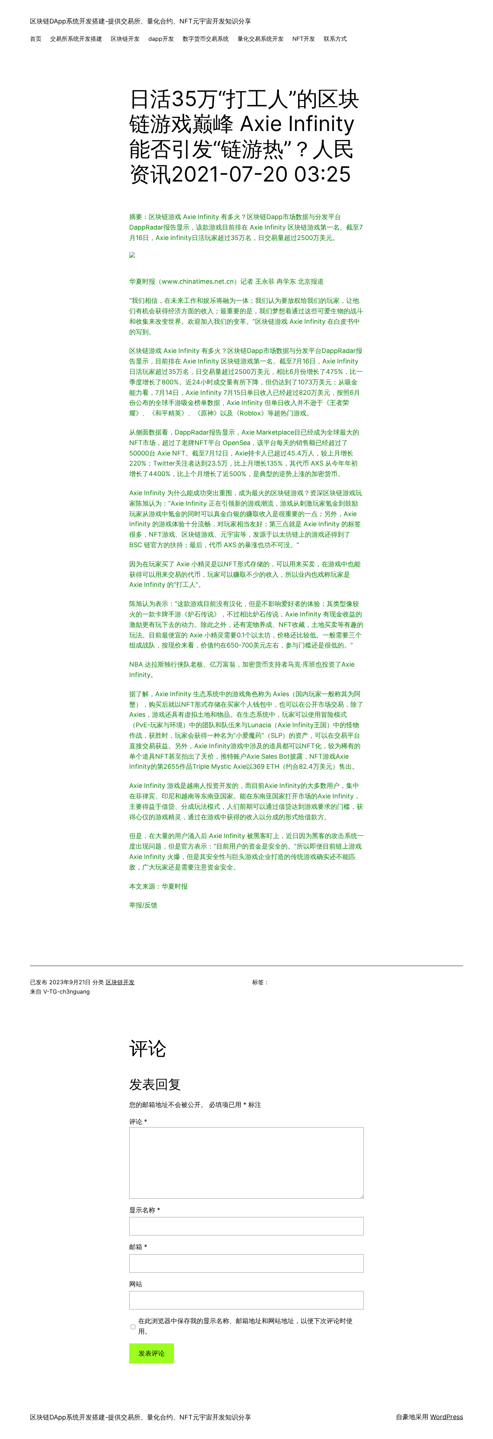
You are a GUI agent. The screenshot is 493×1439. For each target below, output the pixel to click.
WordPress (446, 1417)
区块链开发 (120, 982)
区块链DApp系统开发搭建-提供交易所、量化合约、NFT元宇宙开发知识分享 (140, 21)
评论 (138, 1121)
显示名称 (144, 1210)
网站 (135, 1284)
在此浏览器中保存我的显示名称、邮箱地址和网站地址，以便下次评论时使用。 (245, 1326)
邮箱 (138, 1247)
